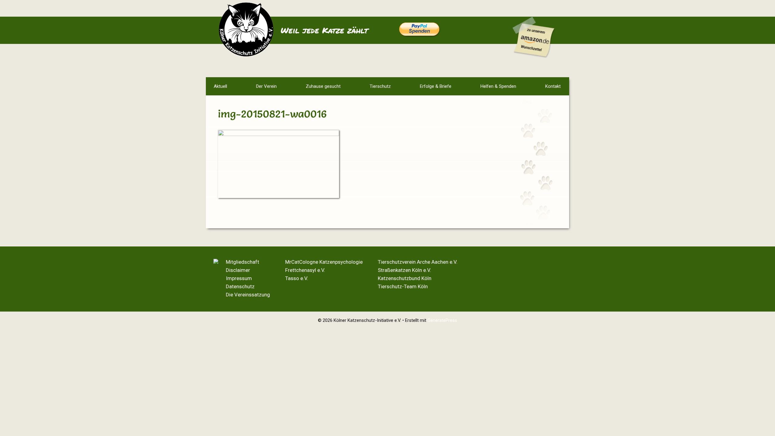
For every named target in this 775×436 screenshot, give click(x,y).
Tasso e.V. (296, 278)
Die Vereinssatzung (248, 295)
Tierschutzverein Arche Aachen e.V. (417, 262)
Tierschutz (380, 86)
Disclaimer (238, 270)
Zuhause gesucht (323, 86)
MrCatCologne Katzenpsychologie (324, 262)
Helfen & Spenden (498, 86)
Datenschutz (240, 286)
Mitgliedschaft (242, 262)
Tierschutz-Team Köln (403, 286)
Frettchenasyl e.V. (305, 270)
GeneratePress (442, 320)
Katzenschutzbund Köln (404, 278)
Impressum (239, 278)
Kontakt (553, 86)
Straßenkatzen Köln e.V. (404, 270)
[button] (245, 86)
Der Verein (266, 86)
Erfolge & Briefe (435, 86)
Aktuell (220, 86)
